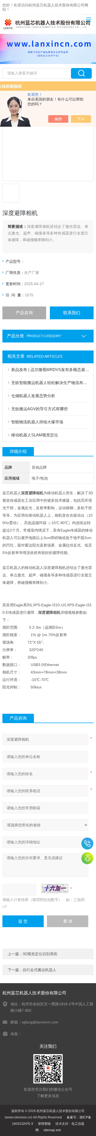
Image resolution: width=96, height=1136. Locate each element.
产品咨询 (24, 312)
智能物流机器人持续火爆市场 (37, 422)
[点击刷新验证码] (55, 888)
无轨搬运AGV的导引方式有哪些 (39, 408)
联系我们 (71, 312)
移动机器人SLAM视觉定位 (34, 435)
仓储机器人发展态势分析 (33, 395)
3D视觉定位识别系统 (40, 954)
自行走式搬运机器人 (39, 970)
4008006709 (87, 844)
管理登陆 (44, 1124)
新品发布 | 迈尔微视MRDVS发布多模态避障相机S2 (50, 369)
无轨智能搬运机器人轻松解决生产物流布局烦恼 (50, 382)
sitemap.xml (52, 1130)
